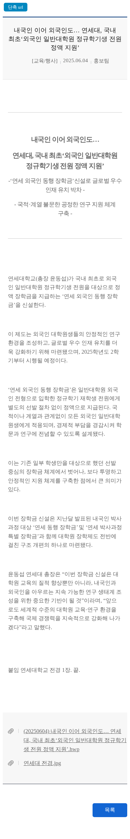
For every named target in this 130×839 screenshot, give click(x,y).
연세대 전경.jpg (42, 763)
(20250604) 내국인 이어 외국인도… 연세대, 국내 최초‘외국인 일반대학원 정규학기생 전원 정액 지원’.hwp (75, 740)
